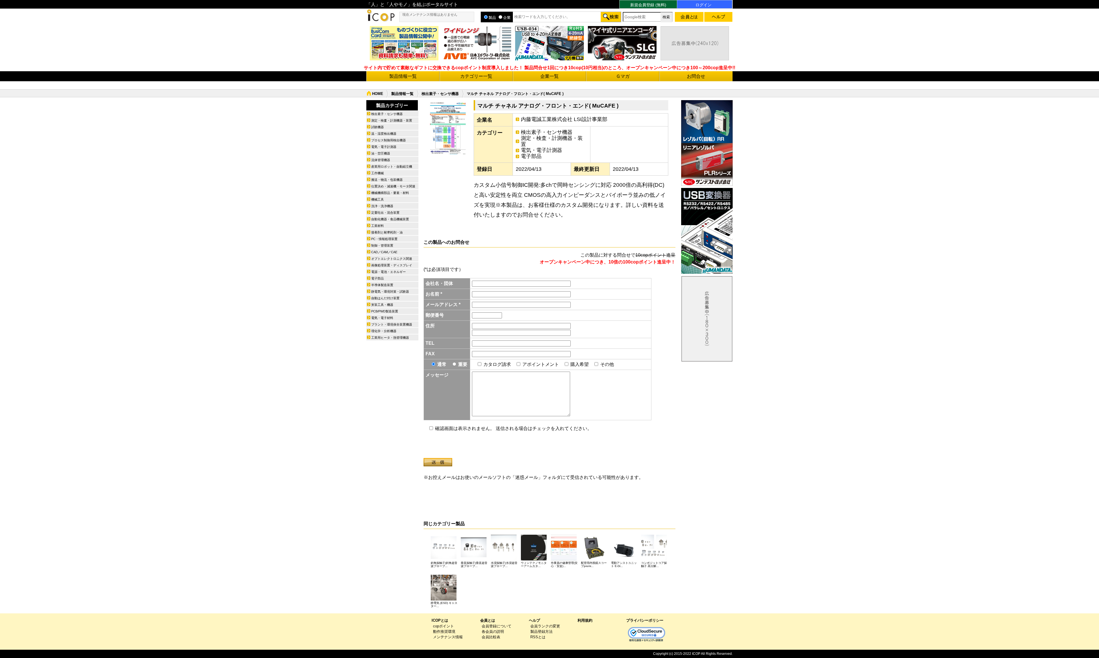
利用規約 (585, 620)
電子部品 (531, 156)
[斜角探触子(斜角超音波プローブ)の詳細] (443, 558)
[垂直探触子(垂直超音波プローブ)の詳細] (474, 558)
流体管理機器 (380, 160)
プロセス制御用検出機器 (388, 140)
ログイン (703, 5)
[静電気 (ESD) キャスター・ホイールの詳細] (443, 598)
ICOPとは (440, 620)
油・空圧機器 (380, 153)
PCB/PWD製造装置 (384, 311)
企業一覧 (549, 76)
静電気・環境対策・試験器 (390, 291)
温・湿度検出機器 (383, 133)
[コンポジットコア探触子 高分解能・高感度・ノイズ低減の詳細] (654, 558)
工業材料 (377, 225)
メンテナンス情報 (448, 637)
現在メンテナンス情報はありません (429, 15)
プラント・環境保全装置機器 (391, 324)
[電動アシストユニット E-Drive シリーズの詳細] (624, 558)
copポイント (443, 626)
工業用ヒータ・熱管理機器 (390, 337)
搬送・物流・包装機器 (387, 179)
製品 (492, 17)
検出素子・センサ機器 (440, 94)
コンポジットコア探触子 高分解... (654, 564)
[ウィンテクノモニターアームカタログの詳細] (534, 558)
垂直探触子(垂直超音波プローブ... (474, 564)
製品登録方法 (541, 631)
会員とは (487, 620)
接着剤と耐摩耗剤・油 (387, 232)
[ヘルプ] (718, 18)
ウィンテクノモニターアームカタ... (534, 564)
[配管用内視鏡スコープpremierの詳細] (594, 558)
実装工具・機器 (382, 304)
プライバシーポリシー (644, 620)
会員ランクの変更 (545, 626)
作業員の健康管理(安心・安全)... (564, 564)
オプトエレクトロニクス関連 (391, 258)
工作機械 (377, 173)
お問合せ (696, 76)
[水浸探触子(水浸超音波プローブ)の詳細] (504, 558)
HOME (377, 94)
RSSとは (537, 637)
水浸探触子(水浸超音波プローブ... (504, 564)
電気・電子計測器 (541, 150)
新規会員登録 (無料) (648, 5)
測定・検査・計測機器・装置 (552, 141)
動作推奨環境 (444, 631)
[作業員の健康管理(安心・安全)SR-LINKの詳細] (564, 558)
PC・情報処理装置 (384, 239)
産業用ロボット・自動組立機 (391, 166)
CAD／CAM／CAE (384, 252)
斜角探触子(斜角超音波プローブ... (444, 564)
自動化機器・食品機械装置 (390, 219)
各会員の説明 (493, 631)
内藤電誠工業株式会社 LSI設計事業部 (564, 119)
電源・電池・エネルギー (388, 271)
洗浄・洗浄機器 (382, 206)
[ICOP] (380, 19)
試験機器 (377, 127)
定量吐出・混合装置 (385, 212)
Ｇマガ (623, 76)
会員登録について (496, 626)
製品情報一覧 (403, 76)
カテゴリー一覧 (476, 76)
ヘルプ (534, 620)
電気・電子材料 (382, 318)
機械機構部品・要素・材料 (390, 193)
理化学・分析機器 (383, 331)
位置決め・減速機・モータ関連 (393, 186)
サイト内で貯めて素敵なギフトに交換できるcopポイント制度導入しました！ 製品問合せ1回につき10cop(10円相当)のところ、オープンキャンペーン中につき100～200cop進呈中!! (549, 67)
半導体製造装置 (382, 285)
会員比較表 (491, 637)
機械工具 (377, 199)
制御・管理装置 (382, 245)
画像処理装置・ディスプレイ (391, 265)
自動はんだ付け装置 (385, 298)
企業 (507, 17)
